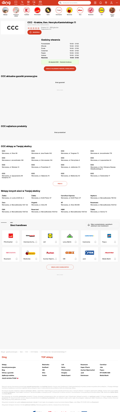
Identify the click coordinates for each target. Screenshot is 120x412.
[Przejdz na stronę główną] (6, 3)
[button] (95, 2)
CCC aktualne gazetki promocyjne (19, 76)
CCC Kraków (34, 352)
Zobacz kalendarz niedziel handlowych (60, 68)
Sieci (11, 222)
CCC (26, 352)
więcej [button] (60, 183)
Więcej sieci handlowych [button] (60, 267)
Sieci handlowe (18, 225)
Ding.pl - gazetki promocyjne (9, 352)
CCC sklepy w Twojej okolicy (16, 146)
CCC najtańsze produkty (14, 126)
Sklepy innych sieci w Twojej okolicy (20, 191)
